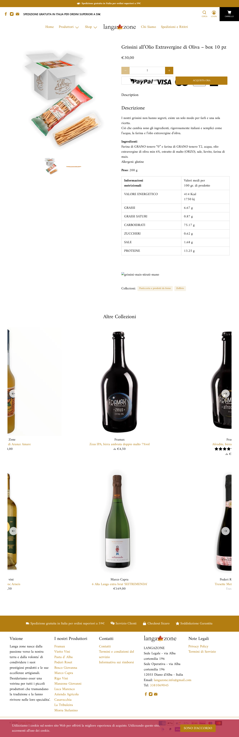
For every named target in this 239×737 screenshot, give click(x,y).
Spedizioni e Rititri (174, 27)
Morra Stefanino (66, 710)
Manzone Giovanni (67, 684)
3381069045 (159, 685)
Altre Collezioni (119, 317)
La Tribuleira (63, 705)
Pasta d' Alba (63, 657)
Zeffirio (180, 288)
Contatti (105, 646)
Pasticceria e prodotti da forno (155, 288)
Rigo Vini (61, 678)
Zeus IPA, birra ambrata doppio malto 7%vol (119, 444)
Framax (59, 646)
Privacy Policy (198, 646)
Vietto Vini (62, 652)
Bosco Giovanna (65, 668)
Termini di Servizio (202, 652)
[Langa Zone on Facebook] (7, 15)
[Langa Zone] (119, 27)
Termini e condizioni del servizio (116, 654)
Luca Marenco (64, 689)
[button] (225, 449)
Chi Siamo (148, 27)
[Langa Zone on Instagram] (13, 15)
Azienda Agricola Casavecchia (66, 697)
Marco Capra (63, 673)
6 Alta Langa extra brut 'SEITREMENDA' (119, 584)
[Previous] (13, 393)
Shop (88, 27)
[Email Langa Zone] (18, 15)
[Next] (225, 393)
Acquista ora (201, 80)
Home (49, 27)
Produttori (66, 27)
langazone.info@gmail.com (172, 680)
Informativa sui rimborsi (116, 662)
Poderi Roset (63, 662)
